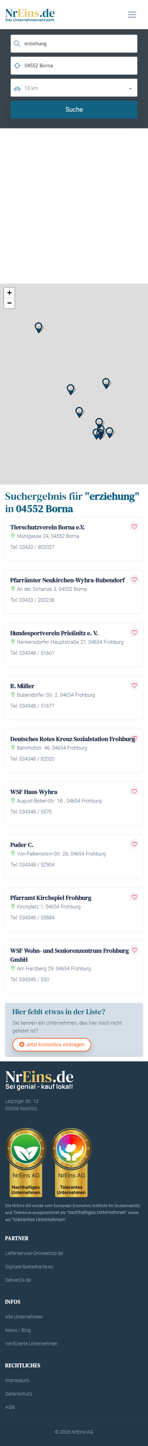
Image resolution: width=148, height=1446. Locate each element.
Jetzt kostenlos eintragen (54, 1044)
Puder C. (21, 844)
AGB (10, 1407)
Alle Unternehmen (24, 1317)
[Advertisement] (74, 206)
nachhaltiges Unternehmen (97, 1212)
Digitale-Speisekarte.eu (29, 1266)
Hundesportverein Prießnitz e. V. (54, 633)
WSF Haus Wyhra (33, 791)
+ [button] (9, 292)
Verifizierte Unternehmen (31, 1343)
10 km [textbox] (31, 88)
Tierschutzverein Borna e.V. (47, 527)
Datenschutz (18, 1394)
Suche (74, 109)
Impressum (17, 1380)
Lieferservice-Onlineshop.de (34, 1253)
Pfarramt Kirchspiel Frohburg (50, 897)
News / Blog (18, 1330)
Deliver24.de (18, 1280)
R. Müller (22, 686)
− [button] (9, 303)
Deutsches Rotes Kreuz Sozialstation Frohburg (72, 739)
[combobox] (80, 87)
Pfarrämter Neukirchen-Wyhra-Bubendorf (67, 580)
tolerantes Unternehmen (39, 1219)
